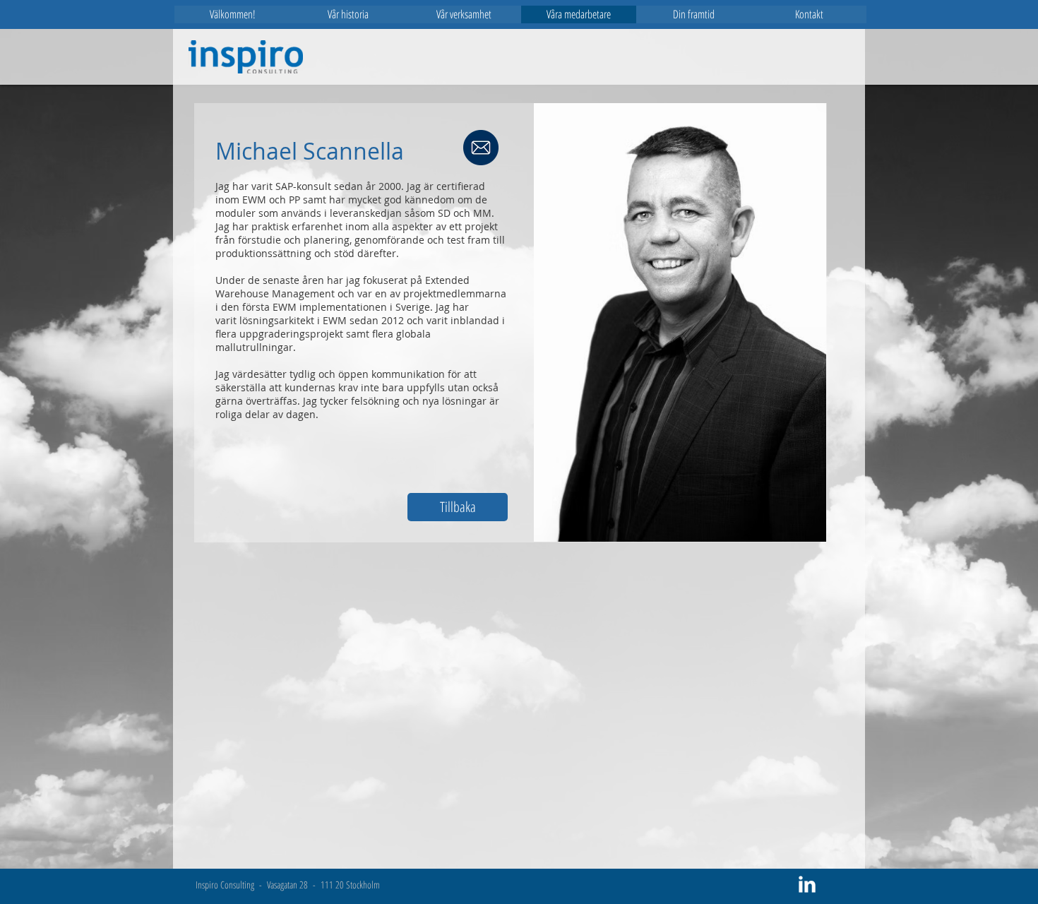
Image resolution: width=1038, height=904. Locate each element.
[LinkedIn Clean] (807, 884)
